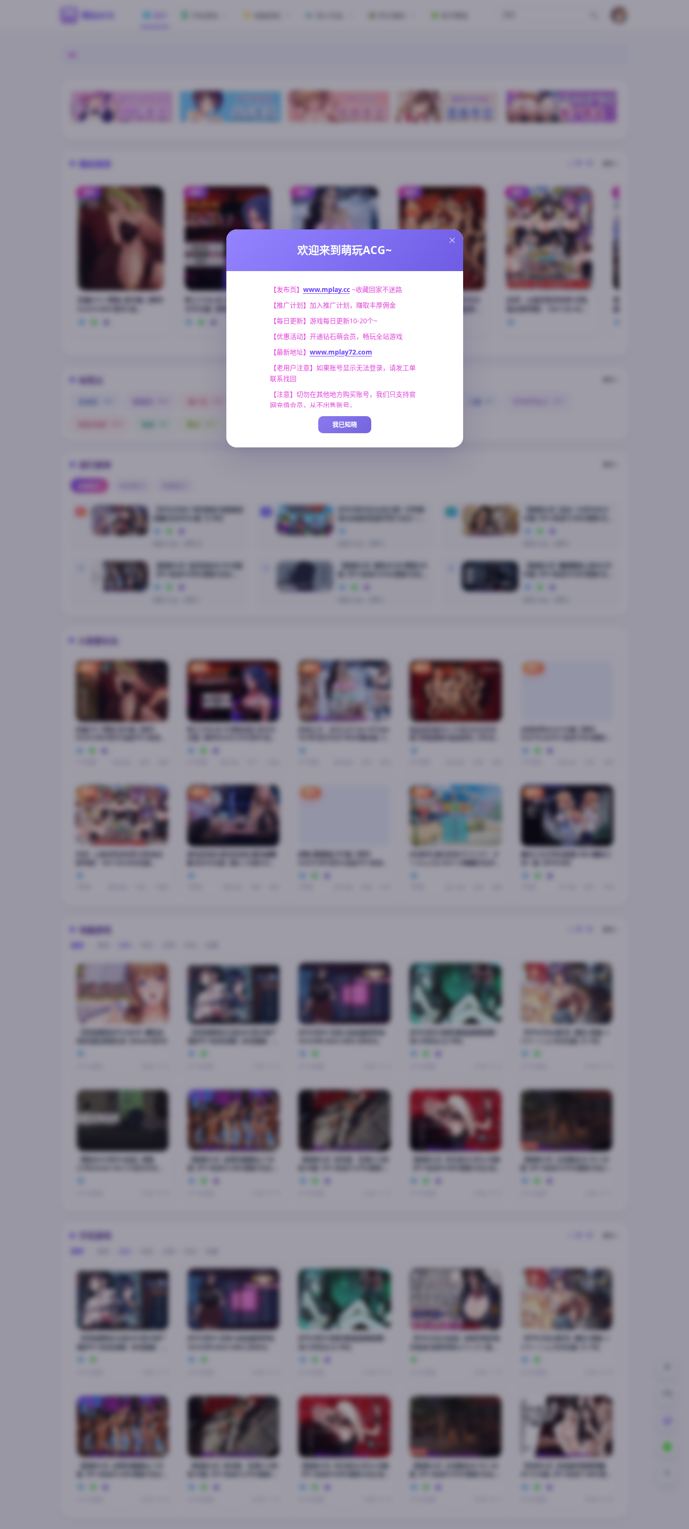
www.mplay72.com (341, 351)
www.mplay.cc (326, 289)
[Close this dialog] (452, 240)
